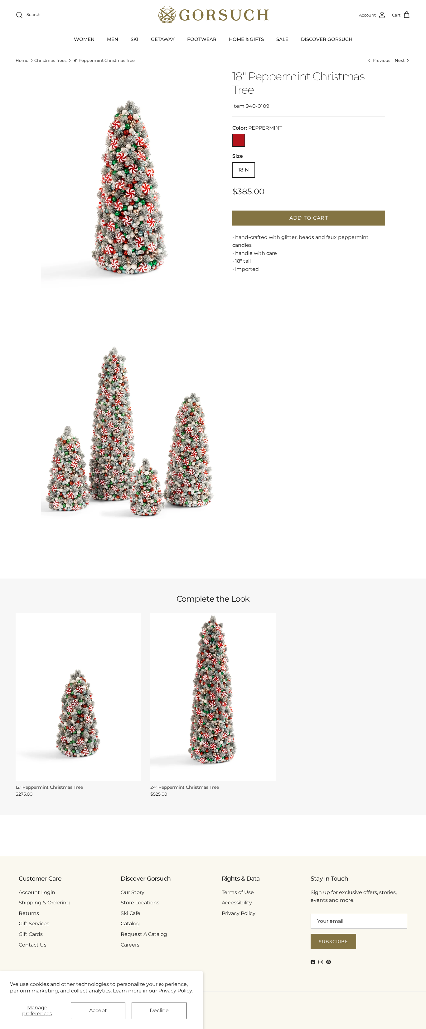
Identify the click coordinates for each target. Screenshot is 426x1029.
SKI (134, 39)
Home (22, 60)
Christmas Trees (50, 60)
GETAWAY (163, 39)
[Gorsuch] (213, 15)
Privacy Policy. (175, 991)
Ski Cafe (130, 913)
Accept (98, 1010)
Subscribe (333, 941)
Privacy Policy (238, 913)
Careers (130, 945)
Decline (159, 1010)
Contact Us (32, 945)
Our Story (132, 892)
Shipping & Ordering (44, 903)
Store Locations (140, 903)
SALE (282, 39)
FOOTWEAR (201, 39)
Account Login (37, 892)
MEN (112, 39)
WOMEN (84, 39)
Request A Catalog (144, 934)
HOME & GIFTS (246, 39)
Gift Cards (31, 934)
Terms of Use (238, 892)
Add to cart (308, 218)
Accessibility (237, 903)
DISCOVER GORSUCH (326, 39)
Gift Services (34, 924)
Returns (29, 913)
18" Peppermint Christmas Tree (103, 60)
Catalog (130, 924)
